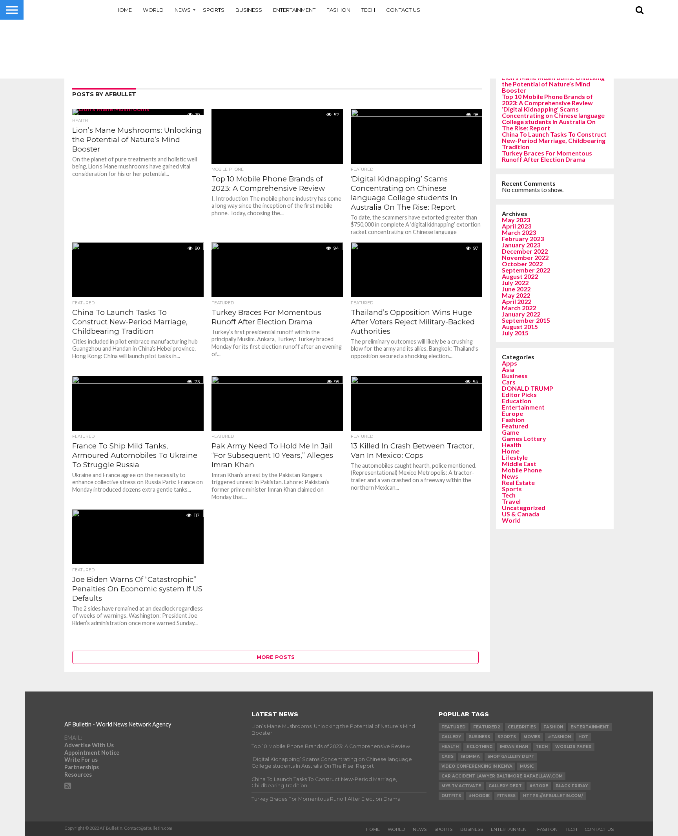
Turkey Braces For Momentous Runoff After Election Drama (547, 156)
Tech (368, 10)
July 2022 (515, 282)
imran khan (514, 746)
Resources (78, 774)
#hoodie (479, 795)
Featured (515, 426)
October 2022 (522, 263)
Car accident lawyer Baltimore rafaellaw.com (502, 776)
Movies (531, 736)
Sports (213, 10)
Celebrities (522, 727)
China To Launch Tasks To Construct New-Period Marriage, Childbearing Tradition (554, 140)
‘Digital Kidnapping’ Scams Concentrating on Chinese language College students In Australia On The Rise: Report (553, 118)
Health (511, 444)
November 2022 (525, 257)
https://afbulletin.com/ (553, 795)
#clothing (479, 746)
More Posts (276, 657)
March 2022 (519, 307)
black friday (572, 785)
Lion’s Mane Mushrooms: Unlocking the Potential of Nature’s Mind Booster (553, 84)
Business (248, 10)
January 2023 (521, 245)
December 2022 (525, 251)
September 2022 (526, 270)
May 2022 (516, 295)
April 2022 (516, 301)
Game (510, 432)
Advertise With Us (89, 745)
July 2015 (515, 333)
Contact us (403, 10)
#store (538, 785)
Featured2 (486, 727)
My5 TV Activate (461, 785)
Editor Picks (519, 394)
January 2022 (521, 314)
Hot (583, 736)
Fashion (338, 10)
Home (123, 10)
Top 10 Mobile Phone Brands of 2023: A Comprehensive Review (547, 99)
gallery (451, 736)
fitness (506, 795)
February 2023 (523, 238)
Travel (511, 501)
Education (516, 400)
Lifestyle (515, 457)
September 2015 (526, 320)
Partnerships (81, 767)
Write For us (81, 759)
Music (527, 766)
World (153, 10)
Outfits (451, 795)
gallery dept (505, 785)
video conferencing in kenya (476, 766)
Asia (508, 369)
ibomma (470, 756)
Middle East (519, 463)
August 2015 (520, 326)
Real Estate (518, 482)
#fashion (559, 736)
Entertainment (294, 10)
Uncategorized (523, 507)
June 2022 (516, 289)
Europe (512, 413)
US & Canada (520, 514)
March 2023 (519, 232)
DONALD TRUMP (527, 388)
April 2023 (516, 226)
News (183, 10)
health (450, 746)
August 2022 (520, 276)
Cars (509, 382)
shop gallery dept (510, 756)
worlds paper (573, 746)
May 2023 (516, 219)
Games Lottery (524, 438)
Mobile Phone (522, 470)
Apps (509, 363)
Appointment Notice (91, 752)
